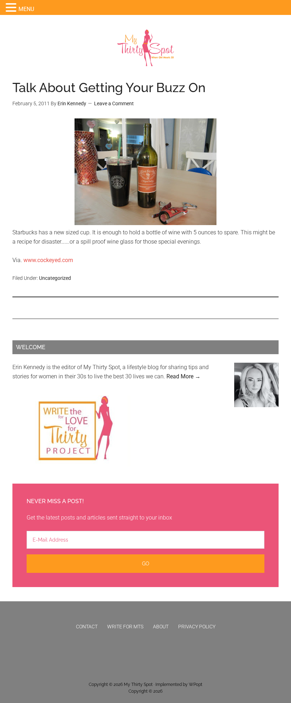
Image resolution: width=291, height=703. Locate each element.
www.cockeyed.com (48, 260)
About (161, 626)
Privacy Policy (196, 626)
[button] (12, 8)
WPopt (195, 684)
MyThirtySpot (145, 48)
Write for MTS (125, 626)
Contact (87, 626)
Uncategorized (55, 278)
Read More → (183, 376)
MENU (26, 9)
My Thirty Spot (138, 684)
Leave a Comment (114, 103)
